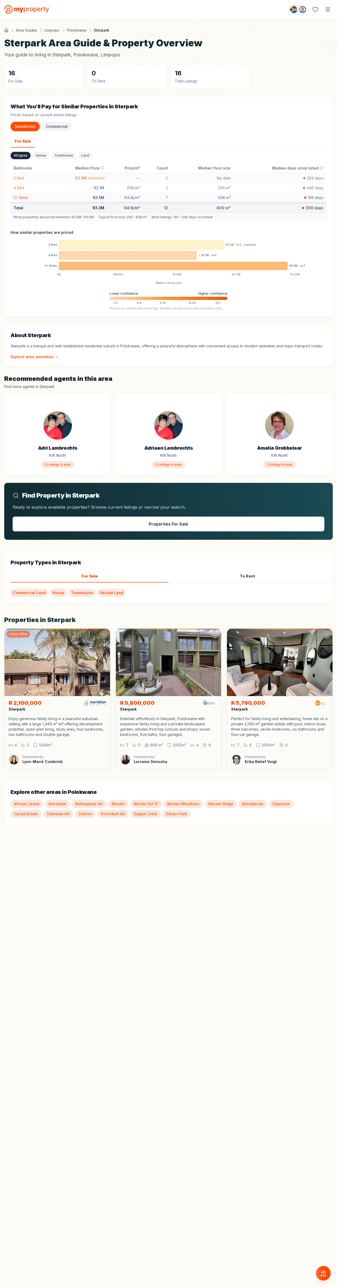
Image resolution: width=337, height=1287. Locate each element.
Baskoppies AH (89, 804)
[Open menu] (328, 9)
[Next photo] (104, 662)
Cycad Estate (26, 814)
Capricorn (281, 804)
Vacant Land (111, 592)
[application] (168, 259)
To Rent (247, 576)
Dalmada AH (58, 814)
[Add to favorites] (104, 400)
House (41, 155)
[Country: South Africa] (298, 9)
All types (20, 155)
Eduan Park (176, 814)
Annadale (57, 804)
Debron (85, 814)
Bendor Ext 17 (146, 804)
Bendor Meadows (183, 804)
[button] (57, 726)
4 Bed (19, 188)
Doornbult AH (113, 814)
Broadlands (252, 804)
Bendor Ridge (221, 804)
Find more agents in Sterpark (29, 386)
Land (85, 155)
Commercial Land (29, 592)
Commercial (57, 126)
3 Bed (19, 178)
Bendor (118, 804)
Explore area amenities (32, 356)
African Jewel (26, 804)
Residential (25, 126)
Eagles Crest (145, 814)
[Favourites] (315, 9)
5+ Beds (21, 197)
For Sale (23, 141)
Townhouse (63, 155)
